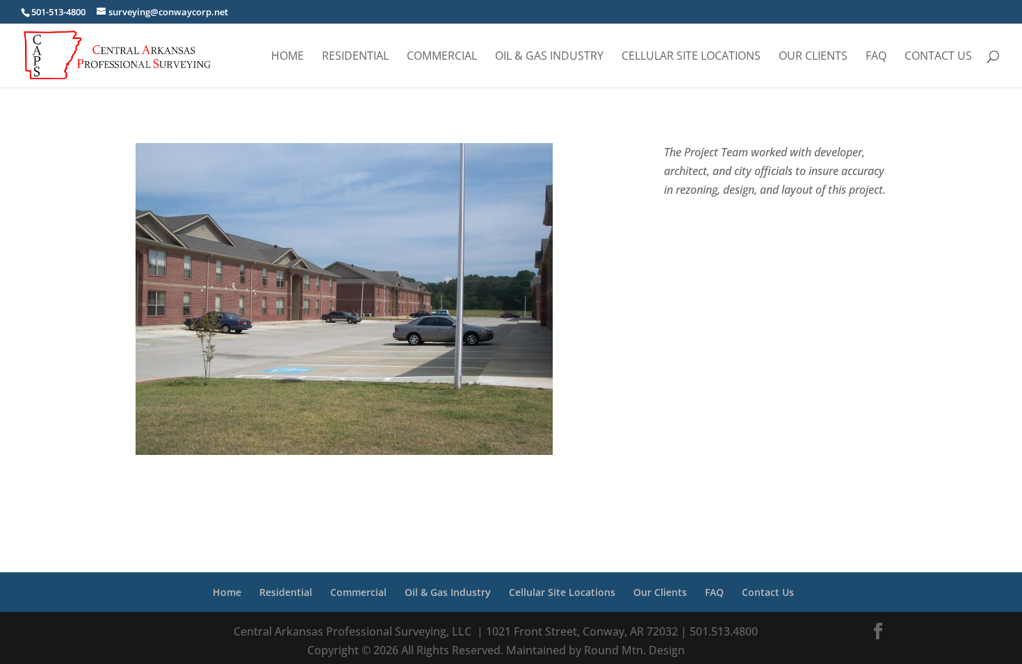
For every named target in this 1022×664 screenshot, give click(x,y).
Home (287, 57)
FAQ (876, 57)
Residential (355, 57)
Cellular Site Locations (691, 57)
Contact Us (938, 57)
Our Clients (813, 57)
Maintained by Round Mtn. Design (594, 650)
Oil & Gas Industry (549, 57)
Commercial (442, 57)
